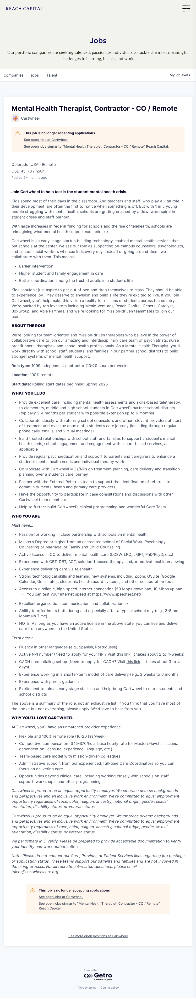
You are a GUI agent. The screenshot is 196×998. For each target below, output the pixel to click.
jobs (35, 75)
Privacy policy (87, 987)
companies (13, 75)
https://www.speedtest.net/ (116, 594)
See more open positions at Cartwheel (98, 936)
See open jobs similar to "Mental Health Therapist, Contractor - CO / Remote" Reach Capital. (96, 146)
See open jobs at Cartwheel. (46, 140)
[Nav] (186, 9)
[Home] (24, 9)
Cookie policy (109, 987)
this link (124, 654)
